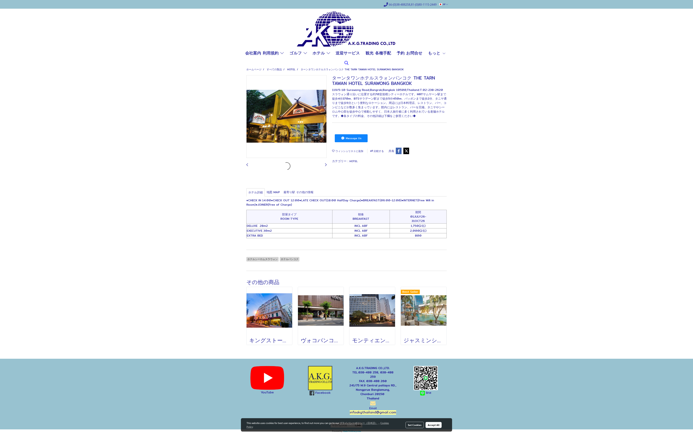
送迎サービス (348, 53)
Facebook (323, 392)
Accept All (433, 424)
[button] (346, 62)
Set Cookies (414, 424)
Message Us (353, 138)
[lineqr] (426, 378)
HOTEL (353, 161)
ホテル (320, 53)
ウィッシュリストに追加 (349, 151)
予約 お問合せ (409, 53)
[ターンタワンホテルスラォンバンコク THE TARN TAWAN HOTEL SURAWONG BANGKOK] (286, 116)
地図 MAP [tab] (273, 192)
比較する (378, 151)
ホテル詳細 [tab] (255, 192)
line (428, 392)
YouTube (267, 392)
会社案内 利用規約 (262, 53)
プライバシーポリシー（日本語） (359, 423)
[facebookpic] (320, 378)
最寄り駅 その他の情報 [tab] (298, 192)
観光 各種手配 (378, 53)
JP (444, 4)
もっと (435, 53)
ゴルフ (296, 53)
